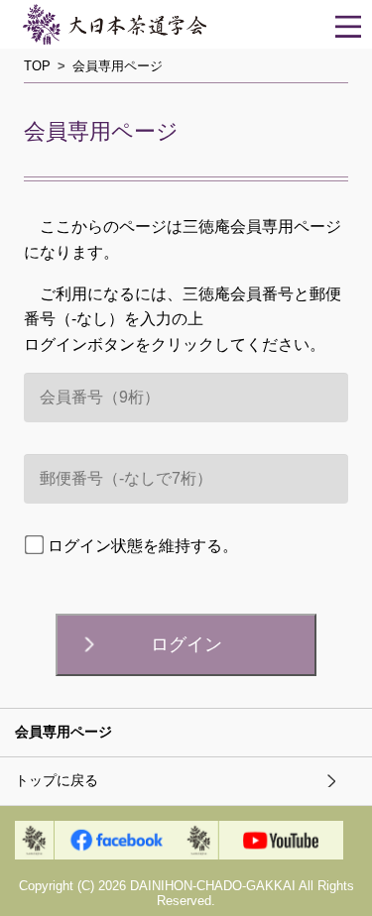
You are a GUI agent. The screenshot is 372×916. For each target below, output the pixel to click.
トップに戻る (56, 780)
